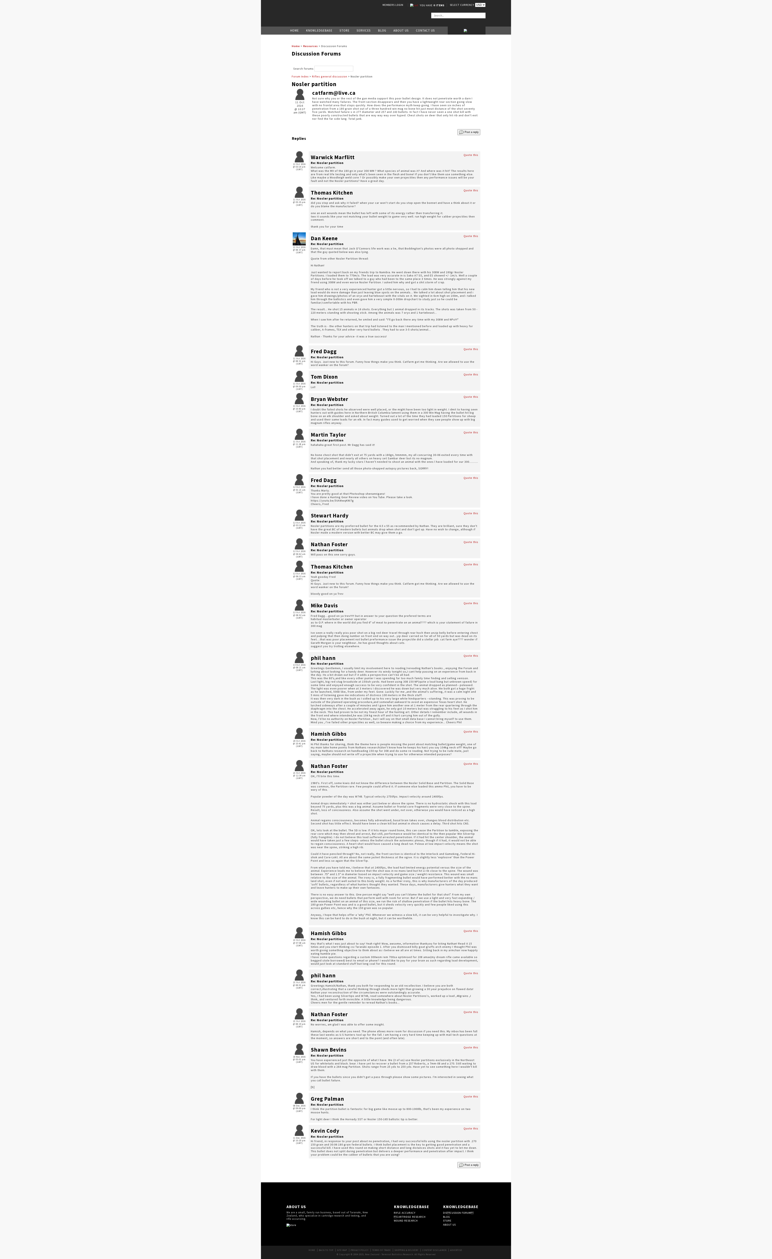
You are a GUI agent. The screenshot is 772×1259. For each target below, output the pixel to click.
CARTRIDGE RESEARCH (410, 1217)
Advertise (456, 1250)
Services (364, 30)
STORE (447, 1220)
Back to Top (326, 1250)
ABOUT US (449, 1224)
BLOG (446, 1217)
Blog (382, 30)
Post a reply (471, 131)
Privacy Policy (360, 1250)
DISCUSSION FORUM (458, 1213)
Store (344, 30)
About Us (401, 30)
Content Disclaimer (434, 1250)
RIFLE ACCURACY (405, 1213)
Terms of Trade (381, 1250)
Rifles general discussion (329, 76)
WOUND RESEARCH (406, 1220)
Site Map (342, 1250)
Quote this (471, 155)
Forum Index (300, 76)
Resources (310, 46)
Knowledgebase (319, 30)
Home (294, 30)
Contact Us (425, 30)
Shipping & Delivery (406, 1250)
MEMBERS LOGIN (393, 5)
